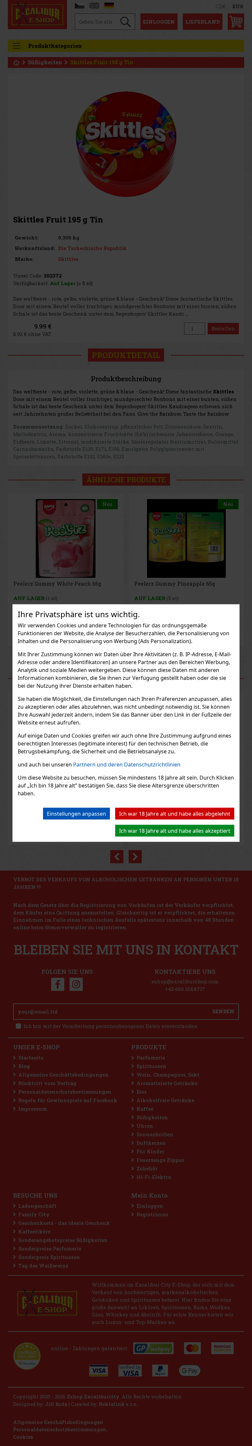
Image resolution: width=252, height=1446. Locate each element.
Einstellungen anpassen (76, 813)
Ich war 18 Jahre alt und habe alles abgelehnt (174, 813)
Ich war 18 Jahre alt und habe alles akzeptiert (174, 830)
